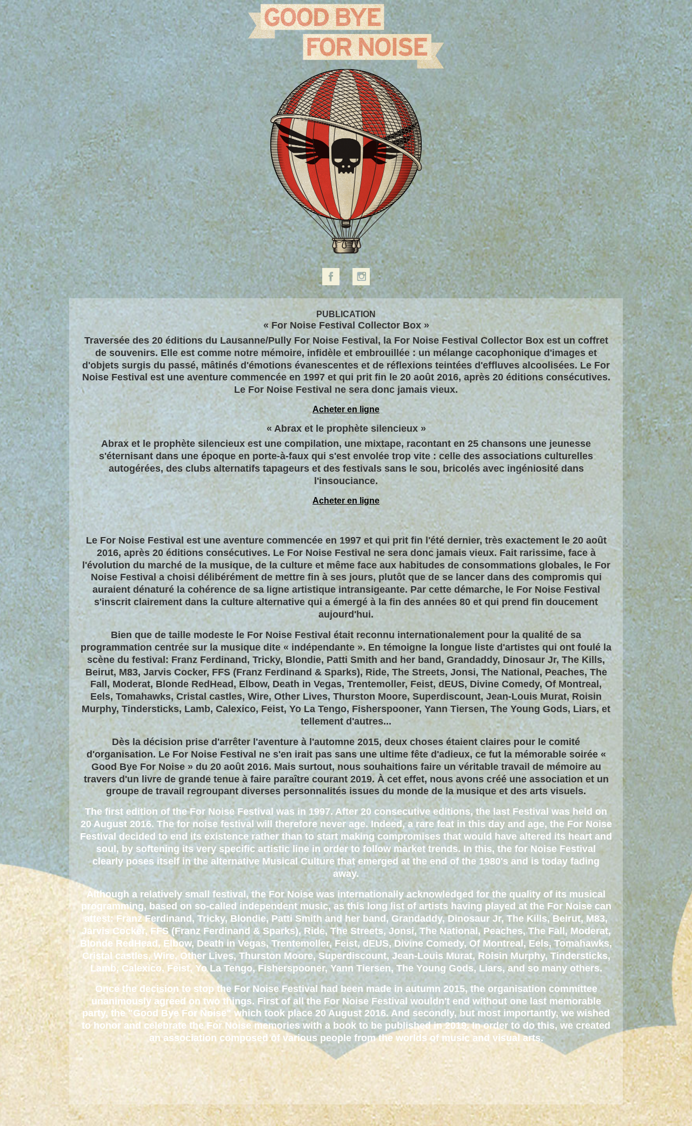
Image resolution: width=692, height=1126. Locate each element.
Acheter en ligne (346, 409)
